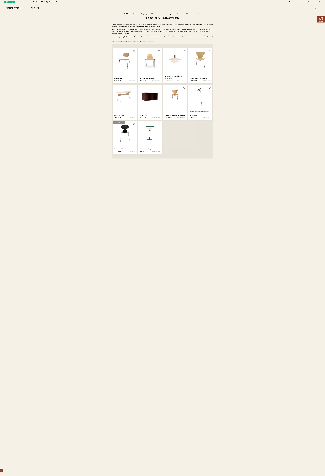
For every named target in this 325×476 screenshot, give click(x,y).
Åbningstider (318, 2)
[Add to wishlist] (134, 51)
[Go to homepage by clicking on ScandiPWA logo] (22, 8)
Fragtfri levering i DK (38, 2)
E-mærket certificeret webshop (56, 2)
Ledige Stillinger (307, 2)
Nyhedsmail (289, 2)
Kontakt (298, 2)
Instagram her (150, 42)
